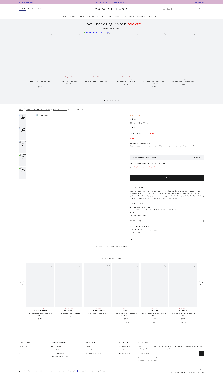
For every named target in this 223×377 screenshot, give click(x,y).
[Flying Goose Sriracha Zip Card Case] (40, 53)
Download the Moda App (28, 371)
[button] (104, 100)
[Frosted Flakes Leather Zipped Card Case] (154, 53)
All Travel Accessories (117, 246)
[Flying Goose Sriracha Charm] (125, 53)
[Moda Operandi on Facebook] (44, 371)
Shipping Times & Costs (59, 356)
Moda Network (124, 353)
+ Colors (126, 322)
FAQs (21, 353)
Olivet (134, 119)
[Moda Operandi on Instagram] (41, 371)
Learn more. (136, 232)
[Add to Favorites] (51, 33)
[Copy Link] (167, 240)
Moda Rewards (124, 346)
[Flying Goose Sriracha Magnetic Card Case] (68, 53)
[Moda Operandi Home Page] (111, 9)
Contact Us (23, 346)
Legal (109, 371)
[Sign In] (193, 9)
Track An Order (56, 346)
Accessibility (83, 371)
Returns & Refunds (57, 353)
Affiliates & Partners (93, 353)
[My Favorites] (198, 9)
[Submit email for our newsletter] (201, 353)
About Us (89, 350)
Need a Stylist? (199, 2)
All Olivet (100, 246)
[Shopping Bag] (203, 9)
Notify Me (167, 177)
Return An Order (57, 350)
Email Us (22, 350)
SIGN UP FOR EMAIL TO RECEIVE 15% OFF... (111, 2)
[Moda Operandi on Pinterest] (47, 371)
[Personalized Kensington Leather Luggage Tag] (125, 285)
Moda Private (124, 350)
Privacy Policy (71, 371)
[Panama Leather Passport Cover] (97, 53)
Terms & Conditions (57, 371)
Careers (89, 346)
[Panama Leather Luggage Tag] (183, 53)
